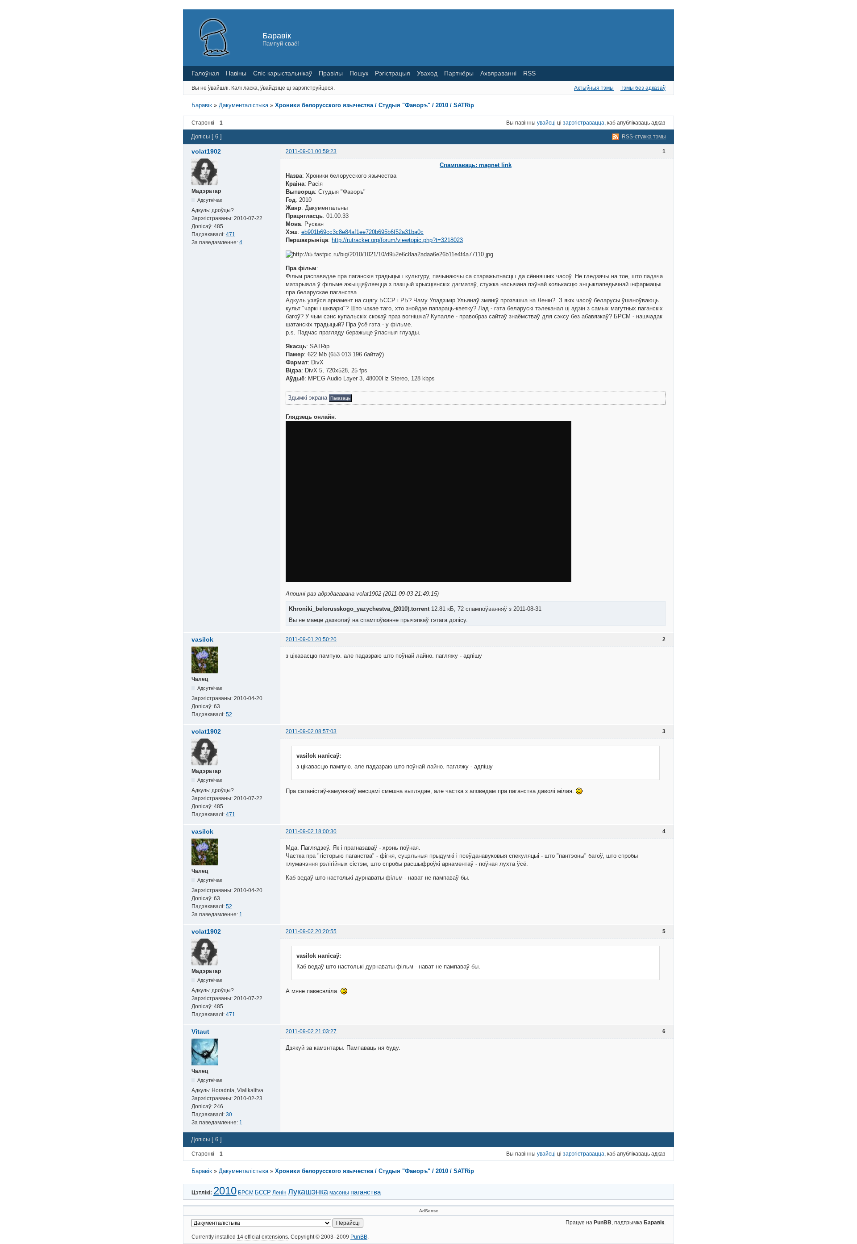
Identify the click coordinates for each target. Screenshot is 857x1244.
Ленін (279, 1193)
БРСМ (246, 1193)
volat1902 (206, 151)
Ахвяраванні (498, 73)
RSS (529, 73)
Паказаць (340, 398)
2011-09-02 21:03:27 (311, 1031)
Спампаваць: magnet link (476, 165)
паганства (365, 1192)
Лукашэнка (308, 1191)
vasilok (202, 639)
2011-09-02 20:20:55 (311, 931)
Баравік (276, 35)
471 (230, 234)
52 (229, 714)
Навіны (236, 73)
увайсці (546, 123)
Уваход (427, 73)
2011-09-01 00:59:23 (311, 151)
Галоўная (205, 73)
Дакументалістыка (243, 105)
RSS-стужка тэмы (644, 137)
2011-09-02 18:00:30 (311, 831)
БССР (263, 1192)
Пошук (358, 73)
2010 (225, 1191)
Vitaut (200, 1031)
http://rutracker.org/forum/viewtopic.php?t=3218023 (397, 240)
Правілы (331, 73)
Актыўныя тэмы (594, 88)
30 (229, 1114)
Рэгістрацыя (392, 73)
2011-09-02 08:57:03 (311, 731)
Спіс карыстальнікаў (282, 73)
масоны (339, 1193)
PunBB (358, 1237)
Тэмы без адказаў (643, 88)
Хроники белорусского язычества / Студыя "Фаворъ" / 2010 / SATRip (374, 105)
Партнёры (459, 73)
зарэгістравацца (583, 123)
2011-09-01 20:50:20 (311, 639)
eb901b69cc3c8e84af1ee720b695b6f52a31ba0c (362, 232)
